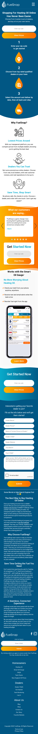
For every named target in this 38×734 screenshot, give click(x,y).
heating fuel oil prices (10, 507)
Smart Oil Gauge (19, 670)
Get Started (19, 689)
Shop (19, 707)
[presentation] (2, 226)
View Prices (19, 35)
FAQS (19, 672)
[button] (12, 239)
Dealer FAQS (19, 687)
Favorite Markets (19, 715)
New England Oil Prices (19, 678)
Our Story (19, 712)
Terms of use (19, 729)
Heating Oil (19, 667)
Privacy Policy (19, 731)
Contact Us (19, 709)
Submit (19, 484)
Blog (19, 704)
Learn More (19, 361)
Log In (19, 695)
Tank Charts (19, 675)
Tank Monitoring (19, 692)
